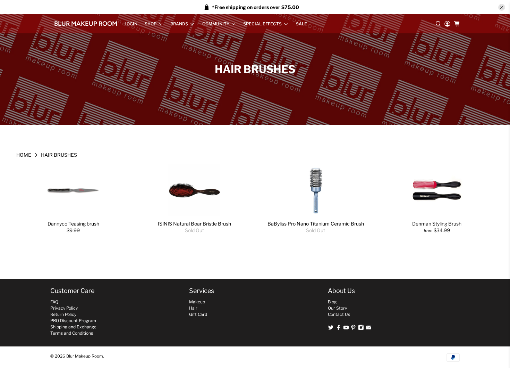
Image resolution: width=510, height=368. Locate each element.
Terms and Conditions (71, 333)
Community (215, 23)
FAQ (54, 301)
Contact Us (339, 314)
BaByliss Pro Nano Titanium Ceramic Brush (315, 224)
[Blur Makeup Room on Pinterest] (353, 329)
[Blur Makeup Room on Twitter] (331, 329)
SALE (301, 23)
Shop (150, 23)
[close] (501, 7)
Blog (332, 301)
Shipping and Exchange (73, 326)
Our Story (337, 308)
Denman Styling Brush (436, 224)
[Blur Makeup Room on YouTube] (346, 329)
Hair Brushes (59, 155)
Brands (179, 23)
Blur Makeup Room (85, 23)
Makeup (197, 301)
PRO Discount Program (73, 320)
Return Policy (63, 314)
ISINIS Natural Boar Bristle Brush (194, 224)
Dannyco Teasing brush (73, 224)
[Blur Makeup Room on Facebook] (338, 329)
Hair (193, 308)
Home (23, 155)
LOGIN (131, 23)
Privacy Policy (64, 308)
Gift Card (198, 314)
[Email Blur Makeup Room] (369, 329)
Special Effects (262, 23)
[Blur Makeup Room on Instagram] (361, 329)
